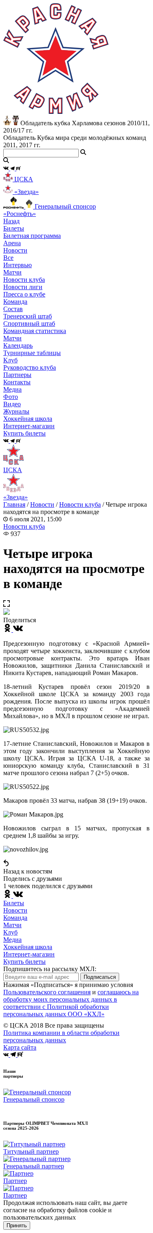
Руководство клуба (29, 367)
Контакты (17, 382)
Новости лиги (22, 286)
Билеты (13, 903)
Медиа (12, 939)
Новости (42, 504)
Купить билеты (24, 961)
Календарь (18, 345)
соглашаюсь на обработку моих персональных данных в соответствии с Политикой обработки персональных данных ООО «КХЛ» (71, 1003)
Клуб (10, 932)
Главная (14, 504)
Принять (17, 1225)
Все (8, 257)
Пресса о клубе (24, 294)
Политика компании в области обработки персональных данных (61, 1036)
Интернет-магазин (29, 954)
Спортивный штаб (29, 323)
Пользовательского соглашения (47, 992)
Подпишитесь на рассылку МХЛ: (49, 968)
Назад (11, 221)
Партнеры (17, 374)
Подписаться (100, 977)
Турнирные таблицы (32, 352)
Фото (10, 396)
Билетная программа (32, 235)
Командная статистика (34, 330)
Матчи (12, 272)
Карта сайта (19, 1047)
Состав (13, 308)
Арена (12, 243)
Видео (12, 404)
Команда (15, 917)
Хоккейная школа (27, 946)
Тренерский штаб (27, 316)
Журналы (16, 411)
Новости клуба (24, 279)
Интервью (17, 264)
